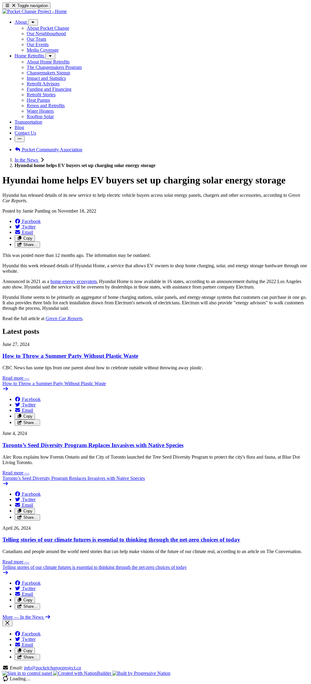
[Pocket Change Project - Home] (34, 11)
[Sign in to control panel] (27, 673)
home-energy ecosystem (73, 281)
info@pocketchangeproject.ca (52, 667)
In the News (27, 159)
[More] (33, 22)
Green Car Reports (64, 318)
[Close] (7, 623)
